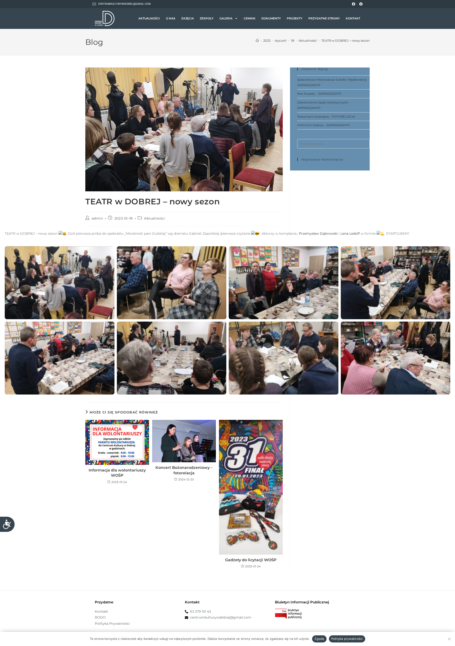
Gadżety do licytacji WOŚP (251, 560)
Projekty (294, 18)
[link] (318, 233)
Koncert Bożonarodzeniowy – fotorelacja (184, 470)
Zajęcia (187, 18)
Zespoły (207, 18)
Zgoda (319, 639)
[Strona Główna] (257, 40)
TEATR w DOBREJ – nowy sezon (345, 40)
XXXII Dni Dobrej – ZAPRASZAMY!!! (323, 125)
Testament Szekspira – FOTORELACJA (326, 116)
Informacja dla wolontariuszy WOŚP (117, 473)
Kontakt (353, 18)
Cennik (249, 18)
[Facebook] (353, 4)
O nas (170, 18)
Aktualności (149, 18)
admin (97, 218)
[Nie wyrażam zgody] (449, 639)
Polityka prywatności (347, 639)
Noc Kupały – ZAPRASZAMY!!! (319, 93)
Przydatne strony (324, 18)
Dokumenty (271, 18)
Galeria (225, 18)
